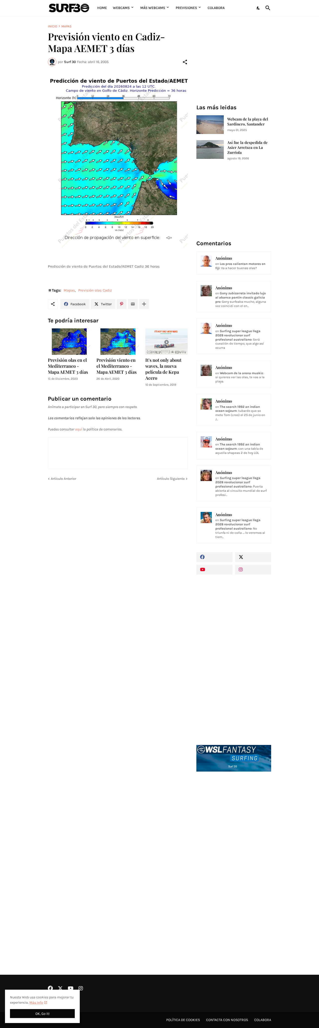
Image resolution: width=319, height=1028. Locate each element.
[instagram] (253, 570)
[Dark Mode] (258, 8)
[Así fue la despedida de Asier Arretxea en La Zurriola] (210, 149)
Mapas (66, 26)
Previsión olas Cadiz (95, 290)
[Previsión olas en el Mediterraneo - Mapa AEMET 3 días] (69, 341)
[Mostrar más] (144, 304)
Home (102, 8)
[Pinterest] (122, 304)
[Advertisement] (233, 860)
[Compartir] (185, 62)
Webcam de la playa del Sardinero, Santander (247, 121)
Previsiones (186, 8)
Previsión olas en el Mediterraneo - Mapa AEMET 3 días (68, 366)
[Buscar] (267, 8)
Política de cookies (183, 1020)
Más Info (36, 1002)
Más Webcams (152, 8)
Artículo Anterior (63, 479)
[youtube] (214, 570)
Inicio (52, 26)
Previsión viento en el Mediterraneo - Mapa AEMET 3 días (116, 366)
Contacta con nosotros (227, 1020)
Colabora (216, 8)
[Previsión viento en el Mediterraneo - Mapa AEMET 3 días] (117, 341)
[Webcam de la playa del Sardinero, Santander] (210, 124)
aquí (78, 429)
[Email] (133, 304)
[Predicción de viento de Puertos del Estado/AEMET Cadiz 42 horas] (118, 161)
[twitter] (253, 557)
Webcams (121, 8)
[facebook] (214, 557)
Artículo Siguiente (171, 479)
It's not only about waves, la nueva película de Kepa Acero (163, 369)
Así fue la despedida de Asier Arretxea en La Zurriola (247, 147)
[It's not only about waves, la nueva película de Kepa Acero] (166, 341)
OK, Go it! (42, 1014)
